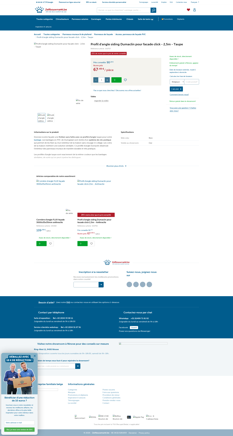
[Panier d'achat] (198, 8)
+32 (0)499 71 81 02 (140, 318)
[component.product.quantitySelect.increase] (107, 80)
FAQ (171, 2)
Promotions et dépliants (78, 395)
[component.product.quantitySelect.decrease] (95, 80)
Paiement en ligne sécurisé (69, 2)
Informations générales (81, 384)
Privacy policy (144, 433)
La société (154, 2)
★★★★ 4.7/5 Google (44, 2)
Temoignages (143, 2)
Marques (71, 392)
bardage (37, 140)
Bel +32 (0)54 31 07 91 (71, 327)
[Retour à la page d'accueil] (51, 9)
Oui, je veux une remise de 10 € (19, 430)
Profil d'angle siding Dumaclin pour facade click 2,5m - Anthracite (94, 221)
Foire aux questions (111, 392)
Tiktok (129, 284)
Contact (106, 403)
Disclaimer (133, 433)
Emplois (163, 2)
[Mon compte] (194, 9)
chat (149, 312)
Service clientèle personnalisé (114, 2)
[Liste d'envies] (188, 9)
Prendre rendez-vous (111, 400)
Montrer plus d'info (115, 166)
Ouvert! (134, 327)
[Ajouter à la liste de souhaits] (125, 79)
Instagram (142, 284)
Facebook (136, 284)
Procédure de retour (111, 395)
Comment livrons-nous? (179, 94)
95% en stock (91, 2)
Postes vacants (109, 390)
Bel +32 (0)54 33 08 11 (63, 318)
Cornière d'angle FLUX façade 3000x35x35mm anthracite (50, 221)
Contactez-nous (181, 2)
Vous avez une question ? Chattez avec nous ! (183, 109)
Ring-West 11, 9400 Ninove (46, 349)
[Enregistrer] (77, 366)
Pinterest (149, 284)
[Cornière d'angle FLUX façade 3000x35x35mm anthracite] (55, 183)
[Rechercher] (153, 10)
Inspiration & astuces (76, 398)
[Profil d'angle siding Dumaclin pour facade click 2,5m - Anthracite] (96, 183)
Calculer (175, 89)
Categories (72, 390)
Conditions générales (111, 398)
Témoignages (73, 400)
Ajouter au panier (116, 80)
